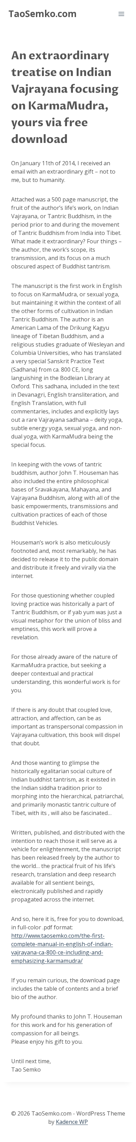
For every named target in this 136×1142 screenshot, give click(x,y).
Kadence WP (72, 1122)
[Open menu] (121, 13)
